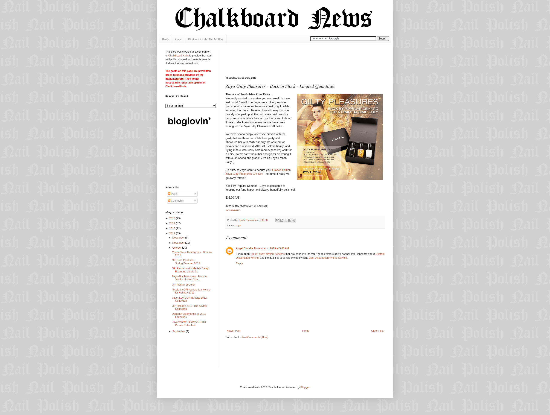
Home (165, 39)
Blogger (304, 387)
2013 (172, 228)
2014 (172, 223)
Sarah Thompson (247, 220)
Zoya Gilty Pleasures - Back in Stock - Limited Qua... (189, 278)
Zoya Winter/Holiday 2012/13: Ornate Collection (189, 324)
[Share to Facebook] (290, 220)
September (179, 331)
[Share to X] (286, 220)
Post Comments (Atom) (254, 337)
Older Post (377, 330)
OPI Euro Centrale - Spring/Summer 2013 (186, 262)
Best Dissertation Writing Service (327, 257)
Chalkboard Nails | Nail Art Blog (205, 39)
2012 (172, 233)
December (178, 237)
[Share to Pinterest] (294, 220)
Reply (239, 263)
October (177, 247)
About (178, 39)
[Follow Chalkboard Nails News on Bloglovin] (189, 127)
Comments (177, 200)
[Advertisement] (304, 59)
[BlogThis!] (282, 220)
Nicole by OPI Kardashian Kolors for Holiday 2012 (191, 291)
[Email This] (277, 220)
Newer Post (233, 330)
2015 (172, 218)
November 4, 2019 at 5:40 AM (271, 248)
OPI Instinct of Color (183, 284)
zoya (238, 225)
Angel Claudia (244, 248)
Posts (173, 193)
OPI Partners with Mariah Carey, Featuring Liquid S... (190, 270)
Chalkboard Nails (178, 55)
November (178, 242)
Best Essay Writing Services (268, 253)
